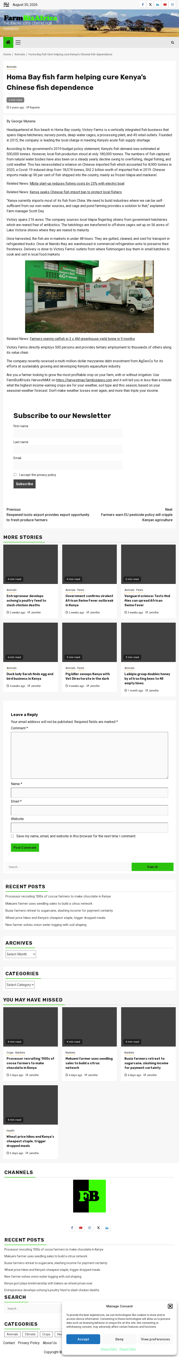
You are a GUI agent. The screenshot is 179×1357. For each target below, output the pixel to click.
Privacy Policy (109, 1349)
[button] (170, 1306)
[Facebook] (72, 1227)
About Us (50, 1343)
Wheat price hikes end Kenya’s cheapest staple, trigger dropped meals (55, 918)
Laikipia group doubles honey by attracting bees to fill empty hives (147, 678)
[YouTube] (80, 1227)
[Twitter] (98, 1227)
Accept (83, 1339)
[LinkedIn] (107, 1228)
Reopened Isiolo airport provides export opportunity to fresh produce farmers (48, 514)
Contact (9, 1343)
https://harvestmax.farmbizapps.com (84, 380)
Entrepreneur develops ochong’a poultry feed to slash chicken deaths (26, 600)
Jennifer (36, 612)
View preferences (155, 1339)
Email (17, 458)
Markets (20, 1052)
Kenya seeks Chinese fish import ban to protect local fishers (76, 192)
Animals (12, 66)
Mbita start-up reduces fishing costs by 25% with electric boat (77, 183)
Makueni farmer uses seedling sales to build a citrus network (49, 904)
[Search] (172, 42)
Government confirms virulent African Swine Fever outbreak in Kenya (89, 600)
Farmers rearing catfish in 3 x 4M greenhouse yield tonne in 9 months (82, 339)
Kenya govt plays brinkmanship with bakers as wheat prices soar (48, 1283)
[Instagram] (89, 1227)
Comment (19, 728)
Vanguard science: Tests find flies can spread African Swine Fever (147, 600)
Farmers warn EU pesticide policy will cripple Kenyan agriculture (136, 514)
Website (17, 819)
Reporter (35, 107)
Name (16, 784)
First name (21, 426)
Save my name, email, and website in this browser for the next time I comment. (76, 836)
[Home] (8, 43)
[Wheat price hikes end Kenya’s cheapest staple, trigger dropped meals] (30, 1105)
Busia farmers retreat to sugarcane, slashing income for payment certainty (59, 911)
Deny (119, 1339)
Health (10, 1130)
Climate (30, 1334)
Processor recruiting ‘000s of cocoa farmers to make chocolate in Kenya (58, 896)
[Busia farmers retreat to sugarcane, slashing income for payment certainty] (148, 1027)
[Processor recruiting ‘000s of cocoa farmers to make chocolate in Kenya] (30, 1027)
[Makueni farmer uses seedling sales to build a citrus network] (89, 1027)
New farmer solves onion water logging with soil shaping (45, 925)
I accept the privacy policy (37, 475)
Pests (80, 590)
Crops (10, 1052)
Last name (21, 442)
